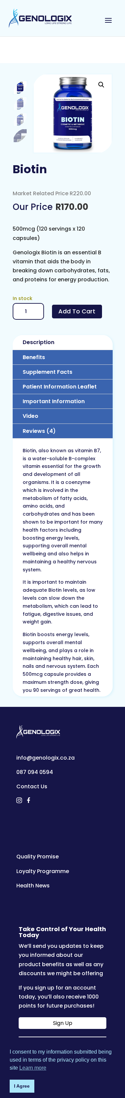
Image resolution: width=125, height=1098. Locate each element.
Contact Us (31, 786)
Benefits (34, 357)
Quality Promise (37, 856)
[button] (101, 85)
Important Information (54, 401)
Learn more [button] (32, 1068)
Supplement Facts (47, 372)
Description (38, 342)
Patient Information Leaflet (60, 386)
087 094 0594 (34, 772)
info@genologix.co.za (45, 758)
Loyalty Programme (42, 871)
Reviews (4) (39, 431)
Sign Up (62, 1023)
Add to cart (76, 311)
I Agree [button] (22, 1086)
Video (30, 416)
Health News (33, 885)
